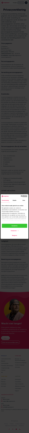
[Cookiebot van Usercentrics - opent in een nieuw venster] (20, 196)
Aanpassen (14, 230)
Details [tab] (14, 200)
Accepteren (14, 225)
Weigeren (14, 235)
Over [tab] (24, 200)
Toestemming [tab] (5, 200)
